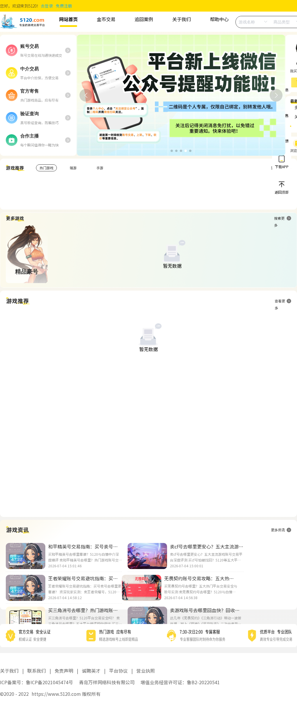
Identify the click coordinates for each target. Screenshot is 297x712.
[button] (172, 151)
